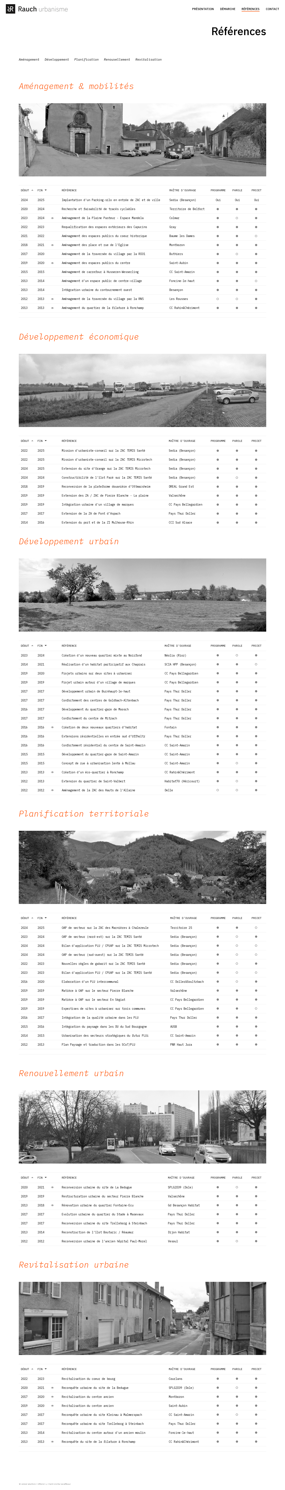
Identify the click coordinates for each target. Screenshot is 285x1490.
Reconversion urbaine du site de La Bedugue (97, 1187)
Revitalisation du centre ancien (87, 1397)
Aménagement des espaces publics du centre (96, 263)
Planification (86, 59)
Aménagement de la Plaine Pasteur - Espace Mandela (103, 218)
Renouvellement (117, 59)
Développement (57, 59)
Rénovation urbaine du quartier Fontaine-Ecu (98, 1205)
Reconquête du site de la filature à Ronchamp (98, 1442)
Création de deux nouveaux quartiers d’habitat (99, 727)
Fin (40, 190)
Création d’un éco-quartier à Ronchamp (93, 772)
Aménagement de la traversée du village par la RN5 (103, 299)
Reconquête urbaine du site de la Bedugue (95, 1388)
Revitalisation (148, 59)
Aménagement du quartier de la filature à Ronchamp (103, 308)
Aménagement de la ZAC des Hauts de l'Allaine (98, 790)
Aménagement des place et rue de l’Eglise (95, 245)
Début (25, 190)
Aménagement (29, 59)
